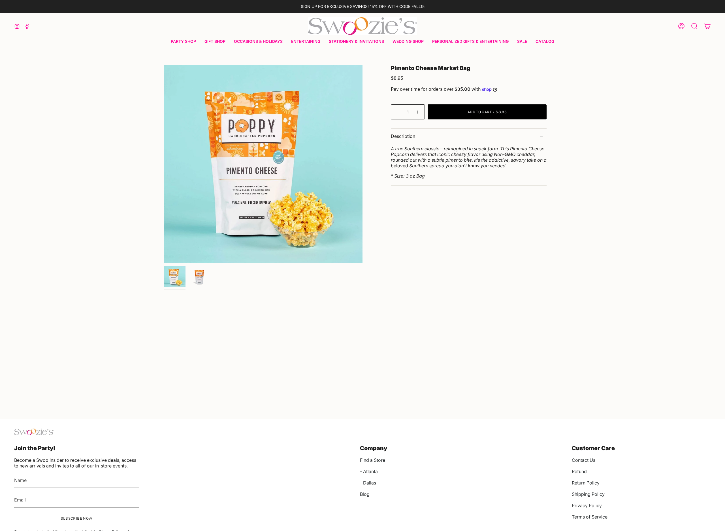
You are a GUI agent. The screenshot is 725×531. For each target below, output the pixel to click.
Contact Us (583, 460)
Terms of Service (589, 517)
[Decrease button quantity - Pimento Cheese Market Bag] (397, 111)
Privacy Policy (587, 505)
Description (403, 136)
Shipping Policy (588, 494)
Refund (579, 471)
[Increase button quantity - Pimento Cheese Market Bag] (418, 111)
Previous (164, 164)
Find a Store (372, 460)
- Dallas (368, 483)
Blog (365, 494)
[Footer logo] (34, 432)
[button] (183, 42)
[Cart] (707, 26)
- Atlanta (369, 471)
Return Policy (586, 483)
